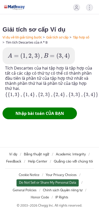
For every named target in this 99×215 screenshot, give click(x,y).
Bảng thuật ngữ (36, 154)
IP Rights (61, 197)
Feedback (13, 161)
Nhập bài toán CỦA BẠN (39, 113)
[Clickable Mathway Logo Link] (14, 7)
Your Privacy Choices (61, 175)
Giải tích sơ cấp (57, 37)
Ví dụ (13, 154)
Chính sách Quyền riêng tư (62, 190)
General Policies (25, 190)
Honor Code (40, 197)
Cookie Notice (29, 175)
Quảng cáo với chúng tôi (73, 161)
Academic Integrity (71, 154)
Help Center (37, 161)
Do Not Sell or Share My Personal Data (47, 182)
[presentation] (24, 56)
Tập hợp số (81, 37)
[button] (76, 7)
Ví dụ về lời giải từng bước (22, 37)
